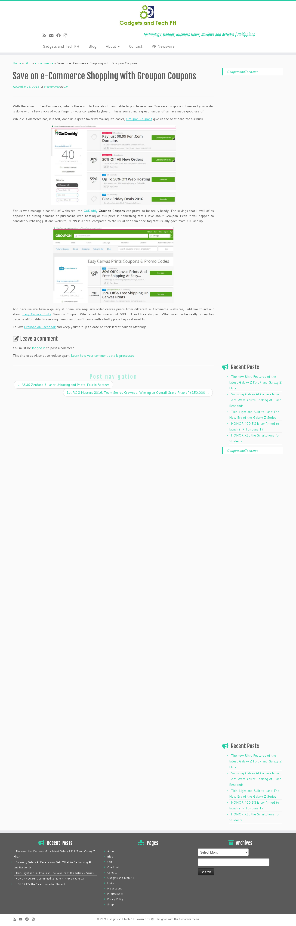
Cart (109, 862)
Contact (135, 46)
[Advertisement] (252, 149)
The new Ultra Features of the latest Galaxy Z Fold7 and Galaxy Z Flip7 (255, 382)
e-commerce (44, 63)
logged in (38, 348)
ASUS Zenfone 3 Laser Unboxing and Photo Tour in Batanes (63, 384)
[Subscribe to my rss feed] (46, 35)
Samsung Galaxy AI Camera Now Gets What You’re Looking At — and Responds (255, 400)
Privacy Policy (115, 899)
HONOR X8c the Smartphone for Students (41, 884)
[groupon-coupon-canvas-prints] (113, 265)
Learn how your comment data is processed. (103, 355)
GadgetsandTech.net (242, 71)
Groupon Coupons (139, 119)
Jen (66, 87)
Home (17, 63)
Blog (92, 46)
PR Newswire (163, 46)
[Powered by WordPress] (152, 918)
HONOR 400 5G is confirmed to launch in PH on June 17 (50, 878)
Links (110, 883)
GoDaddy (90, 210)
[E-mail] (52, 35)
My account (114, 888)
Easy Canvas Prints (36, 314)
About (111, 46)
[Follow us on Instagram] (67, 35)
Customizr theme (189, 919)
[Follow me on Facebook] (60, 35)
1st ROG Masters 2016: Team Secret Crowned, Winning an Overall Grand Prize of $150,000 (138, 392)
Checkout (113, 867)
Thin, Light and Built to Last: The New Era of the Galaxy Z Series (55, 873)
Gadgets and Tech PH (61, 46)
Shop (110, 904)
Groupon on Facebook (40, 327)
